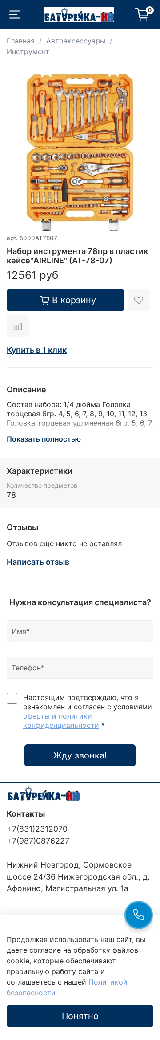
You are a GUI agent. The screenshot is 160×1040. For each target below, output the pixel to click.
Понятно (80, 1016)
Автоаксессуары (75, 40)
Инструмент (28, 51)
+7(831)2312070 (37, 828)
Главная (21, 40)
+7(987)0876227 (38, 840)
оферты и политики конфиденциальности (61, 721)
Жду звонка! (80, 755)
